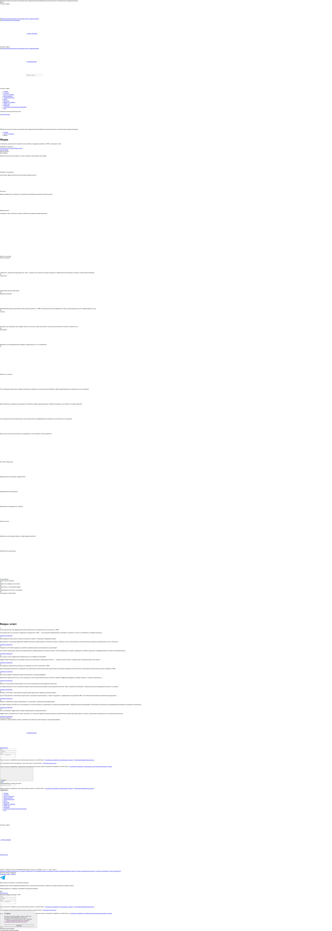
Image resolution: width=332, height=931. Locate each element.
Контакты (6, 100)
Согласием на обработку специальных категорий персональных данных (90, 766)
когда (6, 148)
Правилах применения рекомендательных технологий (16, 921)
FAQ (4, 108)
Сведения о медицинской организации (14, 107)
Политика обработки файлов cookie (64, 871)
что (1, 148)
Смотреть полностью (6, 635)
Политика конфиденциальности (9, 871)
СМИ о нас (6, 104)
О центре (6, 93)
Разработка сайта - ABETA (8, 874)
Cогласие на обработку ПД (27, 871)
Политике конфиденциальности (15, 920)
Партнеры (6, 105)
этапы (12, 148)
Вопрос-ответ (18, 148)
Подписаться (4, 893)
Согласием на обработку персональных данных (59, 760)
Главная (5, 91)
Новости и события (9, 102)
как (3, 148)
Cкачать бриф (4, 150)
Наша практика (8, 96)
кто (9, 148)
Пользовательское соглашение (44, 871)
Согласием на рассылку (50, 763)
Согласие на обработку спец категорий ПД (108, 871)
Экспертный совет (8, 97)
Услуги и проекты (8, 94)
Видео (5, 99)
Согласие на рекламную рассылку (85, 871)
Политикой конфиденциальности (84, 760)
